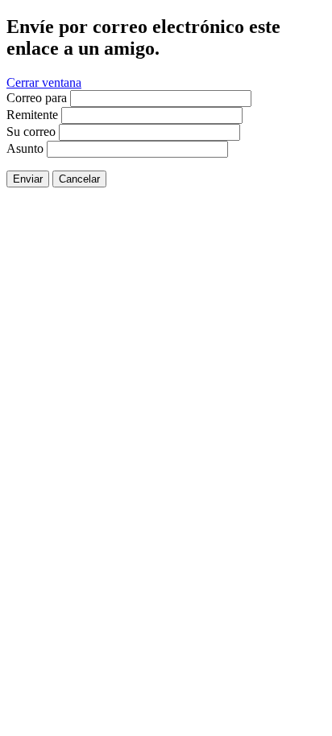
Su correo (31, 131)
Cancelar (79, 179)
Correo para (36, 98)
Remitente (32, 114)
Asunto (25, 148)
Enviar (28, 179)
